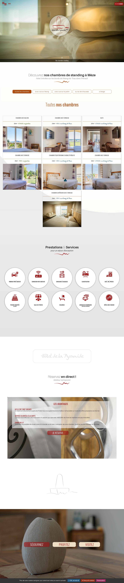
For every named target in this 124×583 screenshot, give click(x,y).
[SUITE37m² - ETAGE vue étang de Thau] (102, 116)
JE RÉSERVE (58, 433)
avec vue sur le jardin (62, 91)
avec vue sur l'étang (42, 91)
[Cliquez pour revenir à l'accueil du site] (59, 25)
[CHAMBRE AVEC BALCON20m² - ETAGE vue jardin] (22, 116)
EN (122, 1)
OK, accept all (74, 580)
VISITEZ (89, 544)
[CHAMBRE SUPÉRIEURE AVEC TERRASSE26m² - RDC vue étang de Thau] (62, 191)
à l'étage (102, 91)
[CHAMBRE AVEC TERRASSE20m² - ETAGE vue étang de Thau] (102, 153)
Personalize (101, 580)
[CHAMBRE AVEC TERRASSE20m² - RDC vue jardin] (22, 153)
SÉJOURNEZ (36, 544)
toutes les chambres (22, 91)
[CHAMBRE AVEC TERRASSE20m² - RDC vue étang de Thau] (62, 116)
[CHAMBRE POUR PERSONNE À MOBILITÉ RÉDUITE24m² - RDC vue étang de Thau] (62, 153)
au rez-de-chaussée (82, 91)
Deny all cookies (88, 580)
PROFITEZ (64, 544)
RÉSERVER (119, 4)
